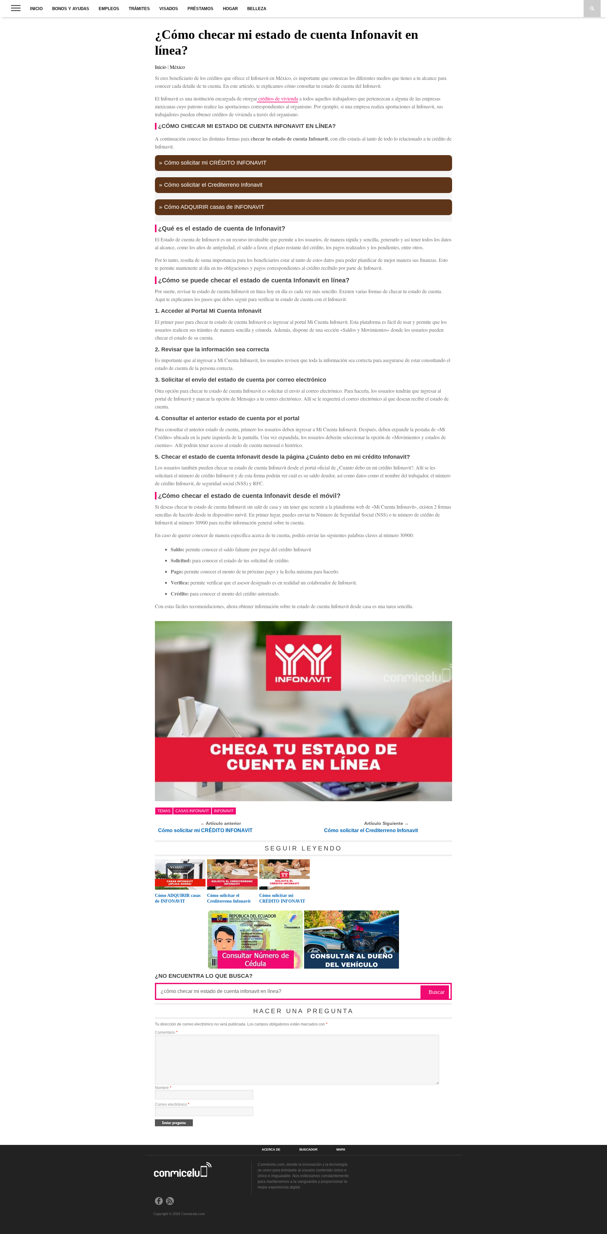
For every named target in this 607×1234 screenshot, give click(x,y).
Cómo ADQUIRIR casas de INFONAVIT (214, 207)
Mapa (340, 1149)
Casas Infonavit (192, 811)
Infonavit (224, 811)
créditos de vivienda (277, 98)
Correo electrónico (172, 1104)
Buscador (308, 1149)
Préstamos (200, 8)
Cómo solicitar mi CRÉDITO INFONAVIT (215, 163)
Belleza (256, 8)
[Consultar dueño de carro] (351, 967)
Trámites (139, 8)
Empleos (109, 8)
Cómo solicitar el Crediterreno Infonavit (213, 185)
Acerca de (271, 1149)
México (177, 67)
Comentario (166, 1032)
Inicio (36, 8)
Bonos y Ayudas (70, 8)
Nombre (163, 1088)
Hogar (230, 8)
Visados (168, 8)
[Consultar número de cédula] (255, 967)
